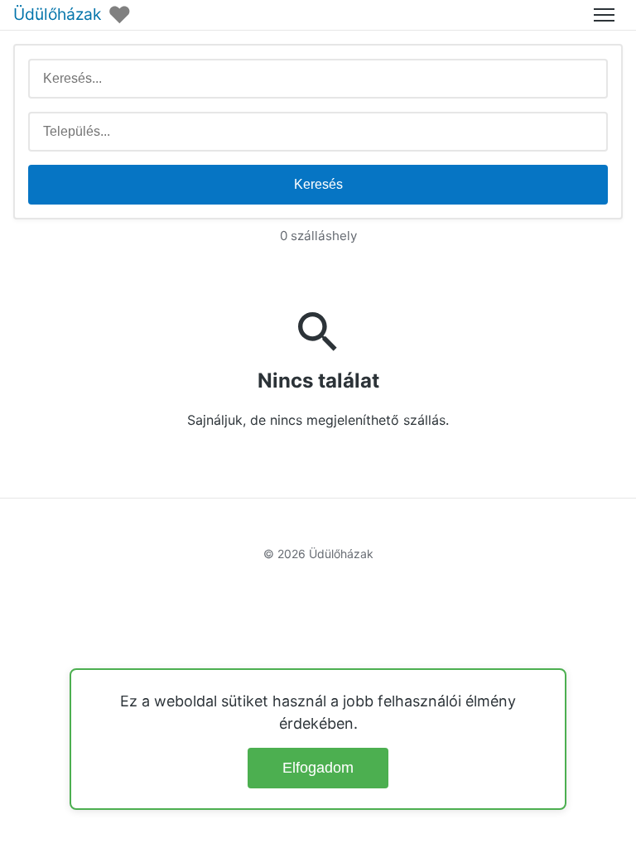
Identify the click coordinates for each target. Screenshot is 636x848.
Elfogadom (318, 767)
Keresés (318, 184)
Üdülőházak (57, 14)
